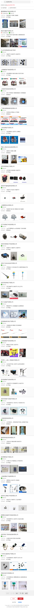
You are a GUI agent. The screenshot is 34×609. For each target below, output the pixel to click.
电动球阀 (18, 538)
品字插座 (9, 170)
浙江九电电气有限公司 (7, 302)
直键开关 (13, 499)
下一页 (21, 593)
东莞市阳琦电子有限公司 (8, 166)
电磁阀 (22, 209)
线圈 (15, 151)
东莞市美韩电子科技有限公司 (9, 244)
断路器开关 (9, 306)
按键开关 (18, 247)
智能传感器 (14, 441)
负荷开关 (14, 131)
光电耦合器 (9, 325)
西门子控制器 (10, 93)
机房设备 (9, 112)
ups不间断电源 (10, 228)
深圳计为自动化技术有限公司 (9, 263)
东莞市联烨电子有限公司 (8, 282)
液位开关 (13, 480)
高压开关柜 (9, 34)
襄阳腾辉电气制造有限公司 (8, 11)
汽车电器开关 (10, 402)
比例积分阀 (9, 538)
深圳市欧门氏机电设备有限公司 (9, 534)
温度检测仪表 (23, 577)
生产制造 (8, 17)
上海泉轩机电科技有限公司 (8, 89)
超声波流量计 (21, 364)
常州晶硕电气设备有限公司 (8, 379)
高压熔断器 (9, 73)
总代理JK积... (9, 422)
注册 (20, 598)
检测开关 (9, 247)
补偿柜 (13, 15)
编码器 (8, 151)
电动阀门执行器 (10, 209)
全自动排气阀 (10, 364)
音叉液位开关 (15, 267)
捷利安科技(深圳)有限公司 (8, 437)
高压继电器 (18, 325)
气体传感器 (23, 228)
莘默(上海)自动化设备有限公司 (9, 147)
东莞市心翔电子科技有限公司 (9, 495)
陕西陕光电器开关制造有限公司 (9, 515)
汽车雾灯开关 (21, 402)
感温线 (17, 480)
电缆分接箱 (15, 73)
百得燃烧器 (23, 93)
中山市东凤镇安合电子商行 (8, 50)
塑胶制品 (9, 480)
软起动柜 (9, 15)
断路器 (8, 344)
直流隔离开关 (15, 383)
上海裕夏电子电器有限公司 (8, 476)
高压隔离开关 (10, 519)
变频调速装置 (21, 34)
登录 (13, 598)
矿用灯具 (9, 461)
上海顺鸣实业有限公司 (7, 205)
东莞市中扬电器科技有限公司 (9, 186)
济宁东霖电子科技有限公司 (8, 224)
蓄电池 (13, 112)
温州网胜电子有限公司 (7, 457)
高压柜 (11, 344)
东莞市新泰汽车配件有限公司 (9, 399)
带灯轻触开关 (10, 286)
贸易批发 (8, 94)
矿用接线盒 (14, 461)
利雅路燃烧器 (16, 93)
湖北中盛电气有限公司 (7, 31)
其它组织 (8, 327)
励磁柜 (16, 15)
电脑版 (20, 602)
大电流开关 (9, 383)
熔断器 (18, 131)
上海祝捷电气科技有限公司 (8, 341)
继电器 (14, 325)
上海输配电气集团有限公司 (8, 69)
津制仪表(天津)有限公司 (7, 573)
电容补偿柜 (15, 34)
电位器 (13, 189)
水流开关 (15, 364)
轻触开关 (9, 54)
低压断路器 (21, 306)
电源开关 (18, 170)
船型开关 (18, 54)
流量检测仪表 (16, 577)
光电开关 (9, 189)
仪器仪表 (9, 441)
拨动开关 (9, 499)
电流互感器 (21, 519)
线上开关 (20, 286)
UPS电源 (17, 112)
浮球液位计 (9, 267)
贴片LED (20, 557)
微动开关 (13, 54)
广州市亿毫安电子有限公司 (8, 554)
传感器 (11, 151)
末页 (26, 593)
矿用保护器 (20, 461)
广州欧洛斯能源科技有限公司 (9, 108)
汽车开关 (15, 402)
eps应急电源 (17, 228)
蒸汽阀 (14, 538)
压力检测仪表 (10, 577)
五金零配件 (18, 499)
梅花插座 (13, 170)
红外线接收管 (10, 557)
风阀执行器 (17, 209)
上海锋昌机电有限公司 (7, 418)
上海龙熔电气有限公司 (7, 127)
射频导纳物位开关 (23, 267)
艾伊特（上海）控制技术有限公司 (10, 360)
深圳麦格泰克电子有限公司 (8, 321)
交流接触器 (15, 306)
